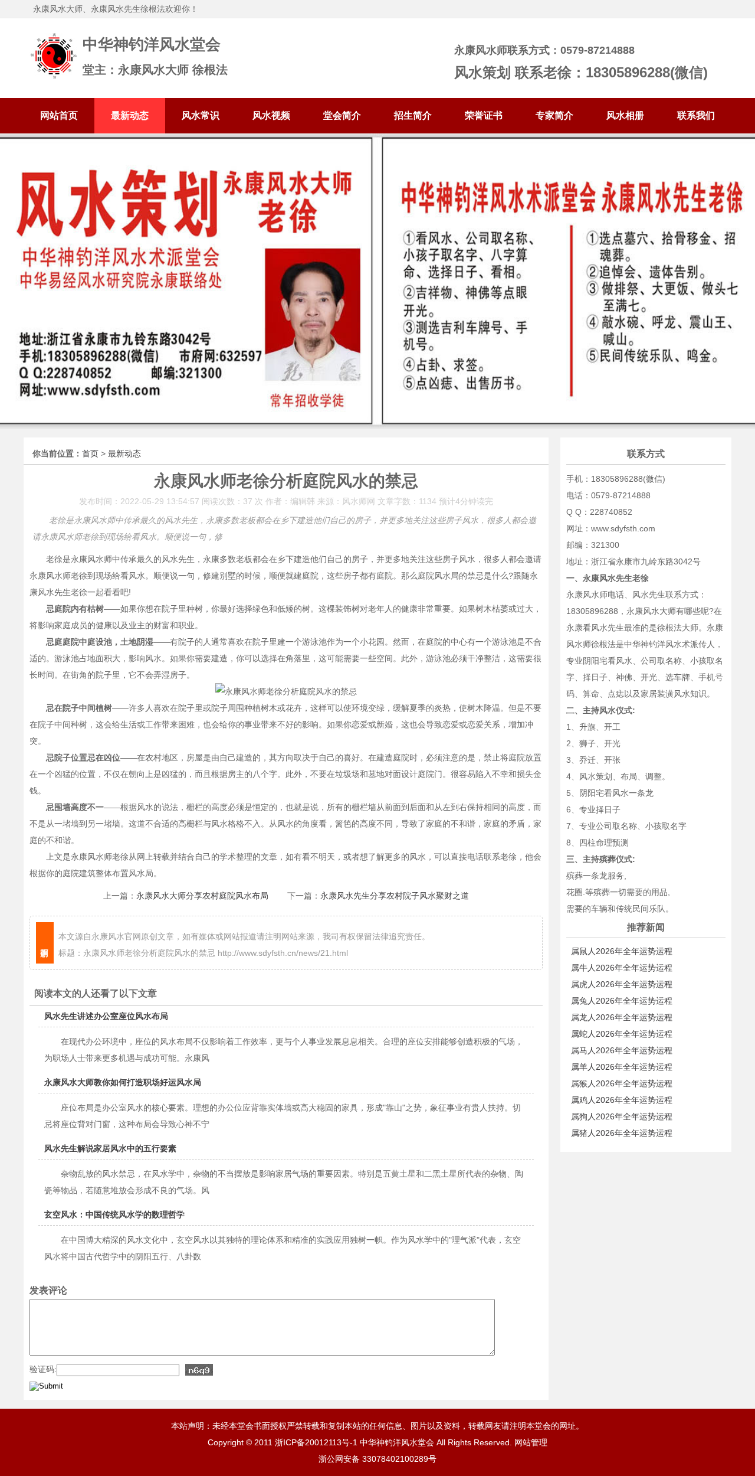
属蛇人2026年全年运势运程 (621, 1034)
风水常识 (200, 115)
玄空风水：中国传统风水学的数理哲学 (114, 1214)
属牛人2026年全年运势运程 (621, 967)
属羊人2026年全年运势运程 (621, 1067)
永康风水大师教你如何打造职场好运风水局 (122, 1082)
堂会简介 (342, 115)
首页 (90, 453)
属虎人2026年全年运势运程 (621, 984)
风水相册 (625, 115)
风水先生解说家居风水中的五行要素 (110, 1148)
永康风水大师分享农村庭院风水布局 (202, 895)
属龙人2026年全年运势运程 (621, 1017)
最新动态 (130, 115)
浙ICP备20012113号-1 (316, 1442)
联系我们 (696, 115)
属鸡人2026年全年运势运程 (621, 1100)
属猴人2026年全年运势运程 (621, 1083)
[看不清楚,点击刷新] (199, 1370)
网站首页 (59, 115)
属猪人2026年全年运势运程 (621, 1133)
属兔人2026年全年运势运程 (621, 1000)
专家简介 (554, 115)
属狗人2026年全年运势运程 (621, 1116)
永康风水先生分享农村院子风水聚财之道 (394, 895)
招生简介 (413, 115)
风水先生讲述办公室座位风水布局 (106, 1016)
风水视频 (271, 115)
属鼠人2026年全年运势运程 (621, 951)
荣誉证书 (484, 115)
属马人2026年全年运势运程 (621, 1050)
